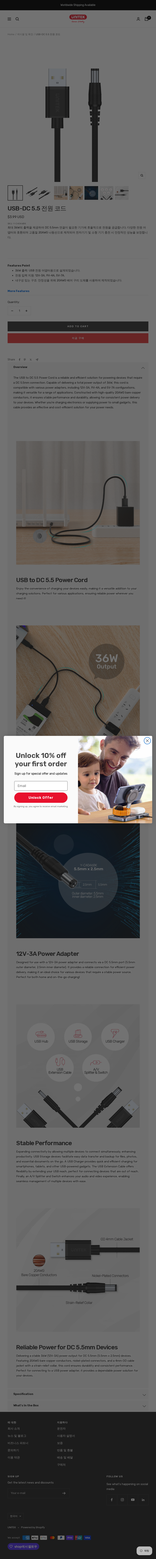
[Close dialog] (147, 740)
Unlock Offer (41, 798)
